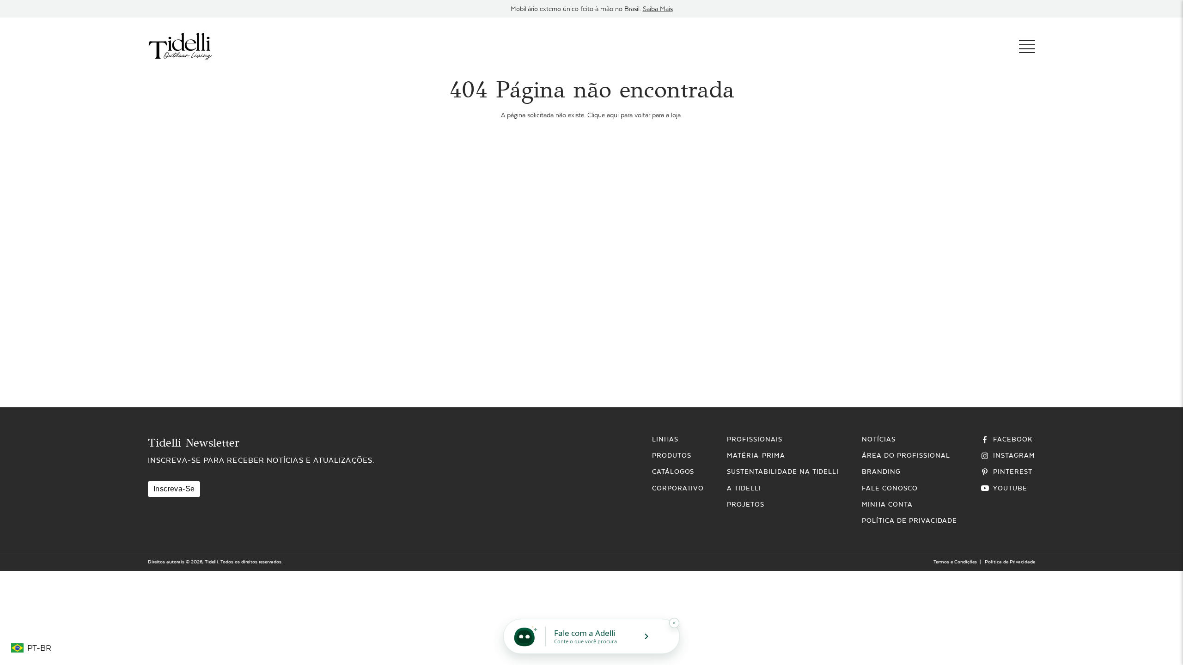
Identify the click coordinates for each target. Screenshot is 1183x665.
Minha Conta (887, 504)
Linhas (665, 439)
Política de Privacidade (909, 520)
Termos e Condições (955, 562)
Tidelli (211, 562)
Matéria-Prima (756, 455)
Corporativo (678, 488)
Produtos (671, 455)
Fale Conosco (890, 488)
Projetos (745, 504)
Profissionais (754, 439)
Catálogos (673, 471)
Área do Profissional (906, 455)
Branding (881, 471)
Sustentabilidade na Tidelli (783, 471)
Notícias (879, 439)
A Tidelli (744, 488)
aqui (613, 115)
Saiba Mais (658, 8)
